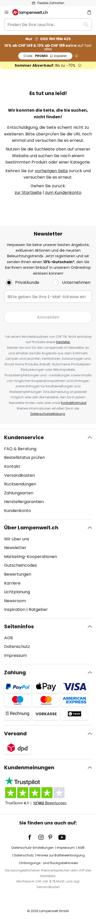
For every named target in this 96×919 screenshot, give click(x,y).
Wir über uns (16, 539)
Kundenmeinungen (29, 767)
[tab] (48, 474)
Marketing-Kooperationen (30, 557)
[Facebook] (33, 837)
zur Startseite (28, 192)
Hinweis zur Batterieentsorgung (61, 855)
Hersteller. (63, 342)
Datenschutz (17, 646)
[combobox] (48, 24)
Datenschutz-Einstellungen (33, 847)
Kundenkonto (17, 511)
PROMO (45, 56)
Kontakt (12, 466)
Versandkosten (19, 475)
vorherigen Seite (51, 171)
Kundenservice (24, 437)
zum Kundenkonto (63, 192)
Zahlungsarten (18, 493)
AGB (8, 638)
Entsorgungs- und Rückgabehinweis (49, 863)
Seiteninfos (19, 626)
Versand (15, 733)
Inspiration (14, 609)
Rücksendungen (20, 484)
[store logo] (33, 12)
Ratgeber (38, 609)
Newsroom (15, 601)
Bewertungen (17, 574)
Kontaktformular (74, 403)
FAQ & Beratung (20, 449)
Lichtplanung (17, 592)
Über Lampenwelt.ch (31, 527)
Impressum (15, 655)
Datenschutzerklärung (47, 414)
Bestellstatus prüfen (24, 457)
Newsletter (15, 548)
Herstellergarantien (24, 502)
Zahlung (15, 672)
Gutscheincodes (20, 565)
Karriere (12, 583)
